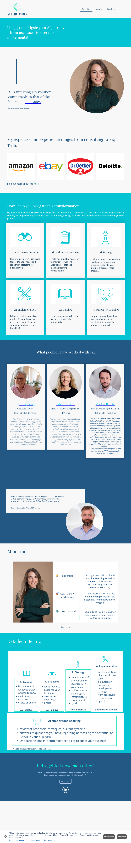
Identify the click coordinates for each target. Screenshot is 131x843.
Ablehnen (122, 837)
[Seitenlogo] (17, 9)
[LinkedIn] (65, 790)
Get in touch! (65, 781)
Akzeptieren (109, 837)
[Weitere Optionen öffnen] (120, 9)
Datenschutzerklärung (18, 840)
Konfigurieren (49, 840)
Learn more (65, 627)
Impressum (35, 840)
